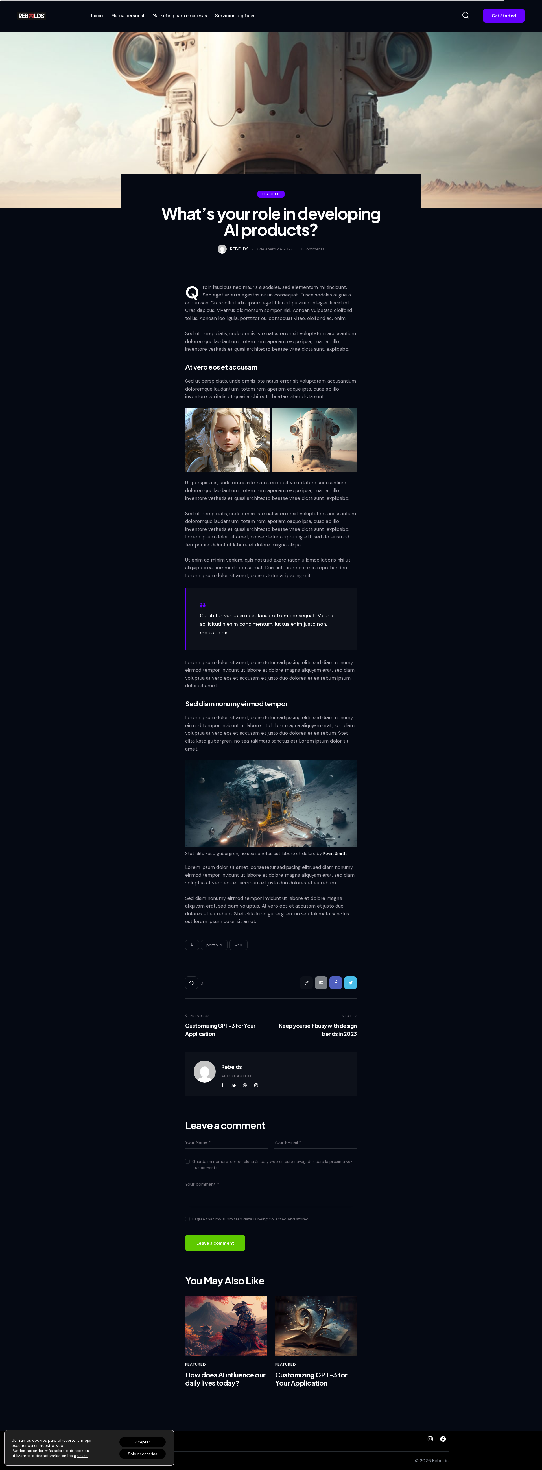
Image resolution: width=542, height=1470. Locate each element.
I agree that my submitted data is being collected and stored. (250, 1219)
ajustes (81, 1455)
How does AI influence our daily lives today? (225, 1379)
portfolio (214, 945)
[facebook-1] (223, 1085)
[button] (194, 982)
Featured (270, 194)
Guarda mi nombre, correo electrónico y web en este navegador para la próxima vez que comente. (272, 1164)
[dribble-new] (245, 1085)
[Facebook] (335, 982)
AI (192, 945)
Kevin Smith (335, 853)
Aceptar (142, 1442)
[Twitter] (350, 982)
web (238, 945)
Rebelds (231, 1066)
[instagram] (256, 1085)
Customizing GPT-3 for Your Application (311, 1379)
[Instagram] (430, 1439)
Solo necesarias (142, 1453)
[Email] (321, 982)
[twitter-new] (234, 1085)
